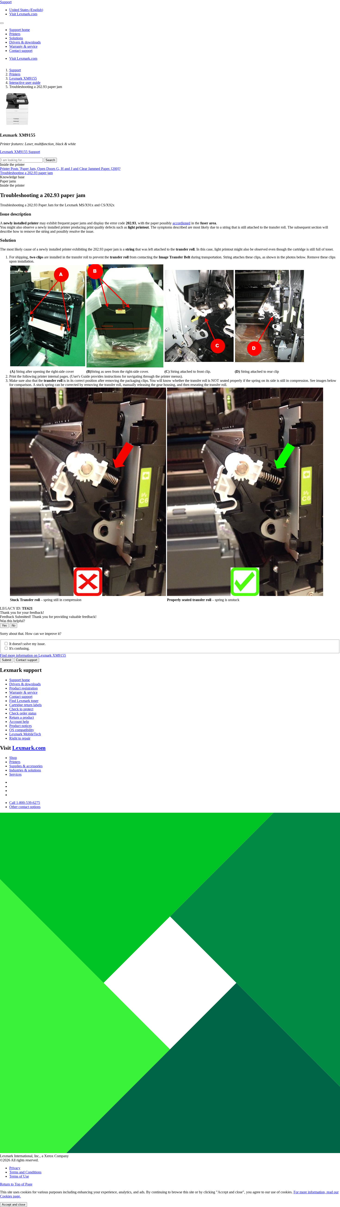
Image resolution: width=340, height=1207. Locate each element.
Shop (13, 758)
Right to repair (19, 738)
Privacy (14, 1168)
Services (15, 774)
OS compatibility (21, 730)
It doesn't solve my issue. (27, 644)
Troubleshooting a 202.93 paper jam (26, 173)
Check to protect (21, 709)
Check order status (22, 713)
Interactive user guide (24, 83)
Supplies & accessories (26, 766)
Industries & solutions (25, 770)
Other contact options (24, 807)
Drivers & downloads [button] (25, 42)
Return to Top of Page (16, 1184)
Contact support (26, 660)
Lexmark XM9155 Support (20, 152)
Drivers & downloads (25, 684)
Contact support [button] (20, 51)
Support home (19, 680)
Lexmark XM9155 (23, 78)
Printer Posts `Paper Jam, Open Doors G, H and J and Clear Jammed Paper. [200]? (60, 169)
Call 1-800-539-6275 (24, 803)
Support (15, 70)
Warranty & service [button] (23, 46)
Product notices (20, 726)
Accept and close (13, 1204)
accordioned (181, 223)
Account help (19, 722)
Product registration (23, 688)
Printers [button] (14, 34)
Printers (14, 74)
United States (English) (26, 10)
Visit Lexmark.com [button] (23, 14)
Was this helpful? (12, 621)
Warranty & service (23, 692)
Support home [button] (19, 30)
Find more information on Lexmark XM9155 (33, 655)
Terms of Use (19, 1176)
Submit (6, 660)
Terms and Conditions (25, 1172)
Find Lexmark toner (23, 701)
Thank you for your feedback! (22, 612)
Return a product (21, 717)
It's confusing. (19, 648)
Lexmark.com (29, 748)
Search (50, 160)
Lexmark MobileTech (25, 734)
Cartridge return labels (25, 705)
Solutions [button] (16, 38)
